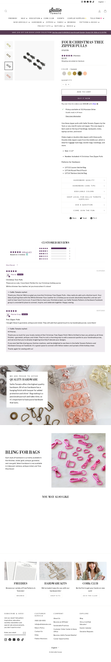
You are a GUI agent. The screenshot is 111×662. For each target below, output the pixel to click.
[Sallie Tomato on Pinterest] (18, 639)
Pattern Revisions (41, 638)
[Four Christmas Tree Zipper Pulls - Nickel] (10, 541)
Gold (69, 73)
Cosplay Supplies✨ (77, 18)
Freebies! (12, 18)
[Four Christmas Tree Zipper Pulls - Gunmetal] (19, 541)
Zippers (49, 22)
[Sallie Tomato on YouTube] (14, 639)
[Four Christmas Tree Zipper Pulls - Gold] (13, 541)
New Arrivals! (21, 22)
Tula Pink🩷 (96, 18)
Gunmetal (80, 73)
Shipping (65, 61)
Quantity (67, 80)
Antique (74, 73)
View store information (73, 116)
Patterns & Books (88, 22)
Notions (59, 26)
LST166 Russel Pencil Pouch (76, 170)
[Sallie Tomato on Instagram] (5, 639)
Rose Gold (85, 73)
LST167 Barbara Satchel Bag (76, 173)
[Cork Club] (90, 571)
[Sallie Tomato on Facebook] (10, 639)
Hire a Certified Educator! (85, 623)
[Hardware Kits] (55, 571)
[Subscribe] (24, 632)
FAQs (37, 635)
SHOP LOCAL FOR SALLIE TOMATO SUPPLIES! (84, 198)
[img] (11, 271)
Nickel (64, 73)
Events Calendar (85, 628)
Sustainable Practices (61, 625)
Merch (70, 26)
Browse (21, 595)
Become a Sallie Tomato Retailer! (65, 635)
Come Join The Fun (84, 210)
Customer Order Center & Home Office (65, 630)
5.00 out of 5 (27, 252)
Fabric (60, 22)
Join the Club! (90, 595)
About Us (57, 618)
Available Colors (84, 191)
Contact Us (39, 631)
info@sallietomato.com (43, 624)
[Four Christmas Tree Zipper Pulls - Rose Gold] (22, 541)
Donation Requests (86, 631)
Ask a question (84, 205)
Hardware (37, 22)
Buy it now (84, 98)
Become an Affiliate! (61, 622)
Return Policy (39, 628)
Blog (81, 618)
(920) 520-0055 (40, 620)
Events (60, 18)
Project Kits (44, 26)
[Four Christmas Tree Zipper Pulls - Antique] (16, 541)
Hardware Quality (84, 180)
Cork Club (49, 18)
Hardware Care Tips (84, 186)
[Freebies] (20, 571)
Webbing (71, 22)
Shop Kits (55, 595)
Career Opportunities (61, 639)
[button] (67, 56)
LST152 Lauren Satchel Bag (75, 167)
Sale (23, 18)
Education (34, 18)
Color (69, 69)
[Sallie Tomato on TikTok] (22, 639)
